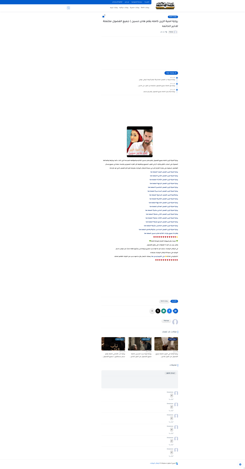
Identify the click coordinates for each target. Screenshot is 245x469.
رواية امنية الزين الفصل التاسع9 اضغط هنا (163, 203)
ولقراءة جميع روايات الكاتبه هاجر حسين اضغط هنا (161, 233)
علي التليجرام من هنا (158, 256)
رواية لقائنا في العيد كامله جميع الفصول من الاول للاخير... (167, 355)
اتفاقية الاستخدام (117, 2)
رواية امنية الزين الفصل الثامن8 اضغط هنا (163, 199)
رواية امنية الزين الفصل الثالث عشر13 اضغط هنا (162, 218)
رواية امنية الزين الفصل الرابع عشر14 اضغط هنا (162, 222)
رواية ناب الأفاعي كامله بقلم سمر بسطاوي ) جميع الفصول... (113, 355)
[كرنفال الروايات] (165, 5)
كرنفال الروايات (155, 463)
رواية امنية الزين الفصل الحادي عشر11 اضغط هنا (161, 210)
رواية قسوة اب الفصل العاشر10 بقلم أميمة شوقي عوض (157, 80)
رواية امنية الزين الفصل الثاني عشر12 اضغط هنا (162, 214)
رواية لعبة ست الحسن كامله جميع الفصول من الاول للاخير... (140, 355)
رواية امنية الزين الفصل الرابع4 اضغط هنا (164, 183)
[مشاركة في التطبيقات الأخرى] (152, 311)
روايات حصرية (134, 8)
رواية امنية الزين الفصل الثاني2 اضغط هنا (164, 176)
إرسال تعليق (170, 373)
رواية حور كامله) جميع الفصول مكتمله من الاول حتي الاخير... (156, 86)
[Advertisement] (139, 54)
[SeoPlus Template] (177, 463)
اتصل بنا (147, 2)
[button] (169, 311)
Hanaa (171, 32)
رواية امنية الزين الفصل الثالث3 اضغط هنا (164, 180)
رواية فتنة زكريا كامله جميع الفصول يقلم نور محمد (159, 92)
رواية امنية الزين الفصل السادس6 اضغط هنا (163, 191)
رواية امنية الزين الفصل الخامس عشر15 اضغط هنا (161, 226)
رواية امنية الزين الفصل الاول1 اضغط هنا (164, 172)
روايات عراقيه (124, 8)
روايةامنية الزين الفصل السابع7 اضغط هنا (163, 195)
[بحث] (68, 7)
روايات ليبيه (114, 8)
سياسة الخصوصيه (136, 2)
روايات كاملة (145, 8)
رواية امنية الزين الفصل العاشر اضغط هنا (164, 206)
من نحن (127, 2)
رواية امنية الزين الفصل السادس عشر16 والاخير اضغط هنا (158, 230)
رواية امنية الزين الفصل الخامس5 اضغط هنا (163, 187)
